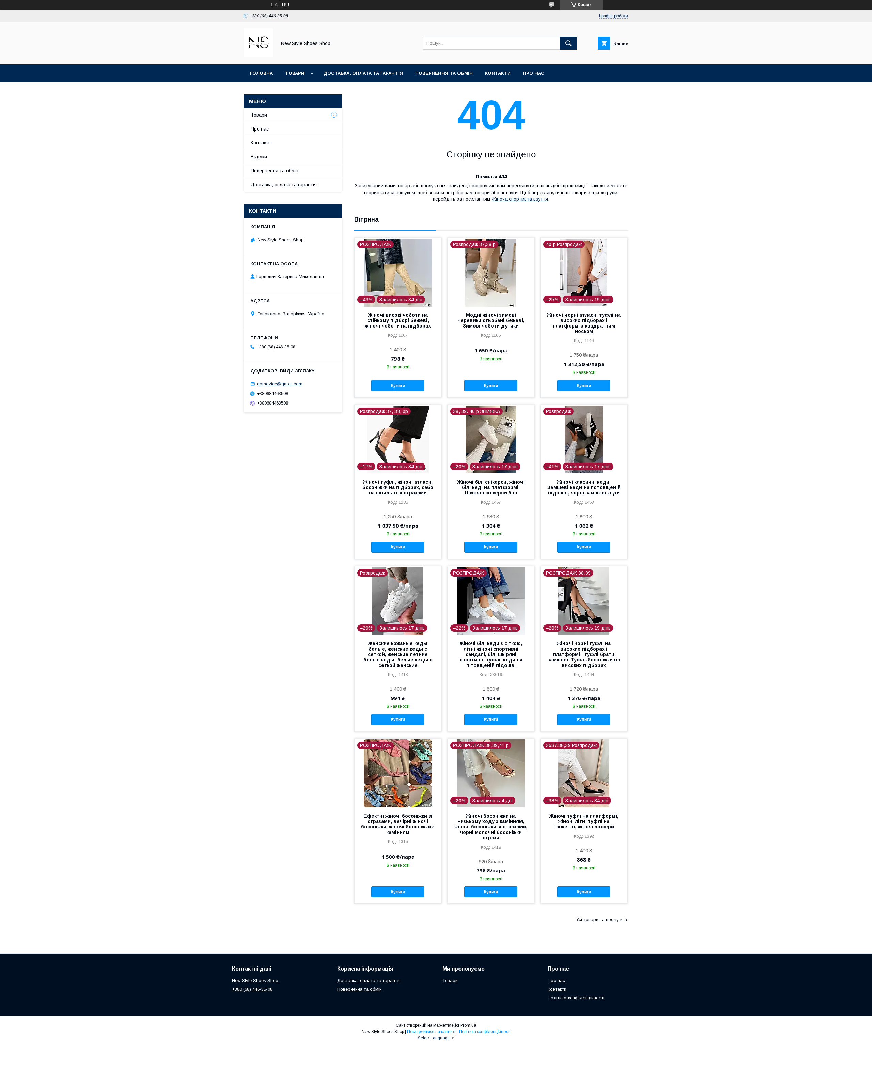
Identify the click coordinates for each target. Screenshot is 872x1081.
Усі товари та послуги (599, 919)
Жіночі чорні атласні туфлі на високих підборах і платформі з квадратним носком (584, 323)
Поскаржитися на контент (431, 1031)
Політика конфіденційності (576, 997)
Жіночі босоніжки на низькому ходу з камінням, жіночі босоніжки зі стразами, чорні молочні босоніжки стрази (490, 826)
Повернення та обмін (444, 73)
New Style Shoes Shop (255, 980)
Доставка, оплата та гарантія (363, 73)
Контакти (498, 73)
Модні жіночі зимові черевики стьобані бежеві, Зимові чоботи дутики (490, 320)
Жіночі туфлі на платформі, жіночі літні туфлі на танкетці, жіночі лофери (583, 821)
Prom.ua (468, 1025)
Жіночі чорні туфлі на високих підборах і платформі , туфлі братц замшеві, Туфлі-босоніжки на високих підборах (584, 654)
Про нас (533, 73)
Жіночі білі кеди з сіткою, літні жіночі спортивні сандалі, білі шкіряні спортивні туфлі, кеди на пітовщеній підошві (491, 654)
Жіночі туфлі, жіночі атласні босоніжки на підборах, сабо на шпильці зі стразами (397, 487)
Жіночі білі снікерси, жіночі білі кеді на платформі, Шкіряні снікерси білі (491, 487)
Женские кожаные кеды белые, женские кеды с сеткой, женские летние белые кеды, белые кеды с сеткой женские (397, 654)
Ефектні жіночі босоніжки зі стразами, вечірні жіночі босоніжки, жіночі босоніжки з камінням (398, 824)
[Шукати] (568, 43)
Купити (398, 385)
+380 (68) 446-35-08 (252, 989)
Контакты (261, 143)
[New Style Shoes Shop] (258, 55)
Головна (261, 73)
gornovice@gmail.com (279, 383)
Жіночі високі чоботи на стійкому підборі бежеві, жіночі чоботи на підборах (398, 320)
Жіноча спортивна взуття (520, 199)
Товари (295, 73)
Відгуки (259, 156)
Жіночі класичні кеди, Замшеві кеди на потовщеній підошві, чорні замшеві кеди (584, 487)
